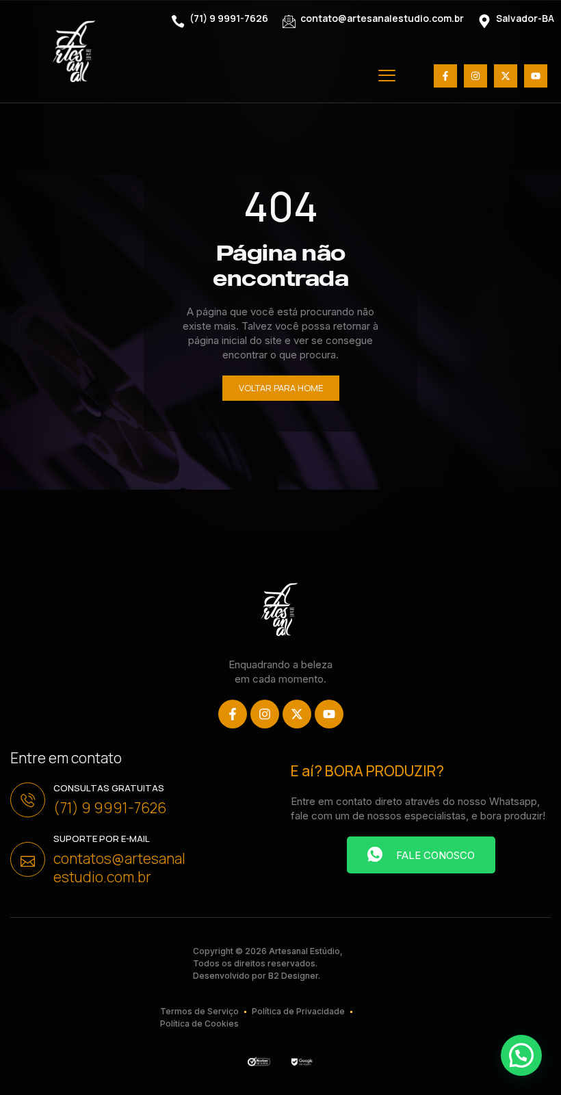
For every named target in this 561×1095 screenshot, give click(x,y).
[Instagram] (475, 76)
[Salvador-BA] (484, 21)
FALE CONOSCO (435, 855)
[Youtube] (535, 76)
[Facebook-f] (445, 76)
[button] (387, 76)
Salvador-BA (525, 18)
